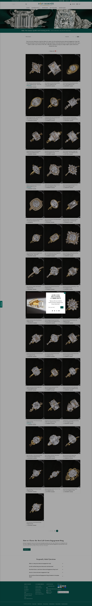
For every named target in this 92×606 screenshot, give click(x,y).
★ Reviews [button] (1, 304)
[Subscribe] (61, 307)
